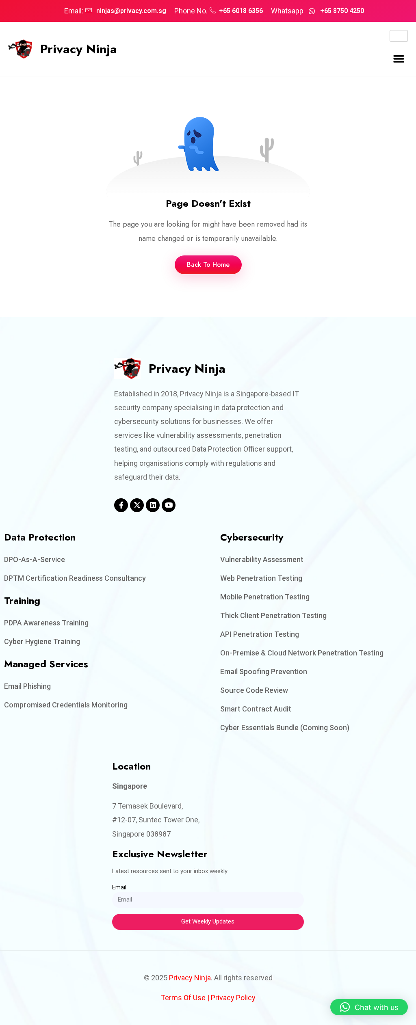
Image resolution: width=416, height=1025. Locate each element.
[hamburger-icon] (399, 36)
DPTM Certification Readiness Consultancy (75, 578)
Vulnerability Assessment (261, 559)
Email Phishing (27, 686)
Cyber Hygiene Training (42, 641)
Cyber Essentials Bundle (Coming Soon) (284, 727)
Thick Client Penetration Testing (273, 615)
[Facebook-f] (121, 505)
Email (119, 887)
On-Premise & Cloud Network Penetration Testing (302, 653)
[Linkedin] (153, 505)
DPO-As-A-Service (34, 559)
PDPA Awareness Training (46, 622)
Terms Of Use (183, 997)
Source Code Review (254, 690)
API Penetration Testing (259, 634)
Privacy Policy (233, 997)
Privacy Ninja (78, 49)
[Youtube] (169, 505)
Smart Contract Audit (255, 709)
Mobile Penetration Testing (265, 597)
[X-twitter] (137, 505)
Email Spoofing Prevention (263, 671)
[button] (398, 59)
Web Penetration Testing (261, 578)
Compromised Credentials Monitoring (66, 705)
